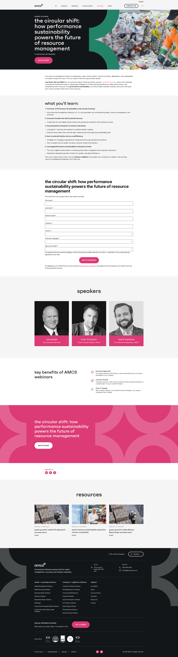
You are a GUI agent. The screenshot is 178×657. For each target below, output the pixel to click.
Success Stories (96, 593)
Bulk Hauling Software (69, 606)
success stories (87, 6)
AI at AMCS (94, 586)
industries (74, 6)
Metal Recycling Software (42, 589)
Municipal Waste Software (42, 593)
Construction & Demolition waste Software (44, 610)
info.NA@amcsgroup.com (129, 570)
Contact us (131, 6)
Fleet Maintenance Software (71, 589)
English (141, 1)
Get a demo (80, 625)
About (92, 589)
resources (100, 6)
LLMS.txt (73, 652)
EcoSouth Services (109, 82)
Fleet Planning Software (70, 609)
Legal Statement (52, 652)
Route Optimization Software (71, 599)
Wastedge (37, 603)
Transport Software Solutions (71, 586)
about (110, 6)
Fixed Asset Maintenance (70, 593)
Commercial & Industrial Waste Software (46, 606)
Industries (94, 596)
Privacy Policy (38, 652)
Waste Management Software (43, 586)
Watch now (43, 60)
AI (56, 6)
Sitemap (64, 652)
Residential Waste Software (42, 599)
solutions (64, 6)
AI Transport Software (69, 603)
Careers (93, 603)
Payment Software (40, 596)
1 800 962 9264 (127, 567)
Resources (94, 599)
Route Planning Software (70, 613)
